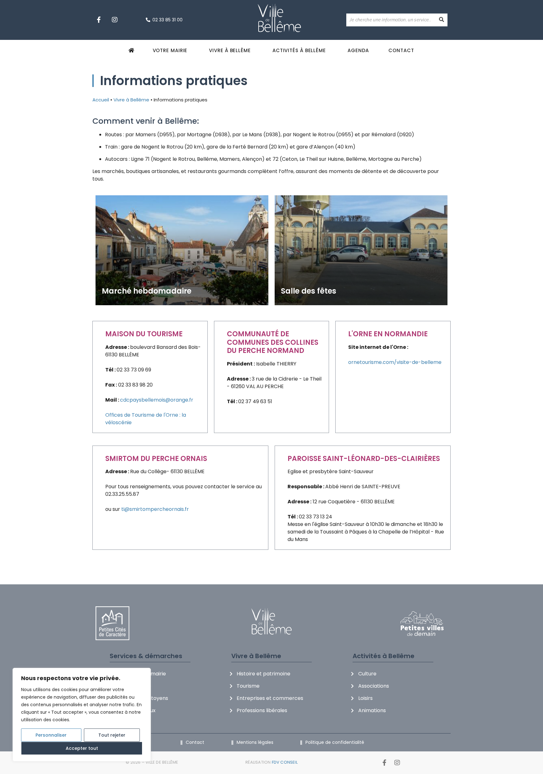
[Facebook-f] (99, 20)
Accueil (100, 99)
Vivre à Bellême (131, 99)
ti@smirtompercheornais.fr (155, 509)
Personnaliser (51, 735)
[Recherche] (441, 20)
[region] (82, 714)
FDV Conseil (285, 762)
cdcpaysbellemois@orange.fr (156, 399)
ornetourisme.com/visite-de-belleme (395, 362)
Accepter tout (82, 748)
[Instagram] (115, 20)
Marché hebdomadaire (146, 291)
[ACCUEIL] (132, 50)
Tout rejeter (111, 735)
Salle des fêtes (308, 291)
